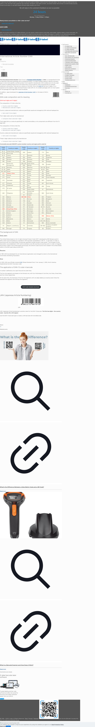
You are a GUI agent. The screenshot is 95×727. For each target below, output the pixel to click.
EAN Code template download (31, 287)
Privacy (31, 718)
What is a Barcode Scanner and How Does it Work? (16, 665)
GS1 (21, 262)
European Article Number (34, 79)
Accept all (8, 726)
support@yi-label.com (8, 23)
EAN (4, 69)
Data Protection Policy (58, 724)
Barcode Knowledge (8, 64)
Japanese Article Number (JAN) (27, 92)
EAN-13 (41, 86)
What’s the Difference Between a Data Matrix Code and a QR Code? (22, 487)
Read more (3, 726)
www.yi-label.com (7, 30)
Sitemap (36, 718)
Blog (26, 718)
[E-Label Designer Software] (24, 40)
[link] (17, 44)
